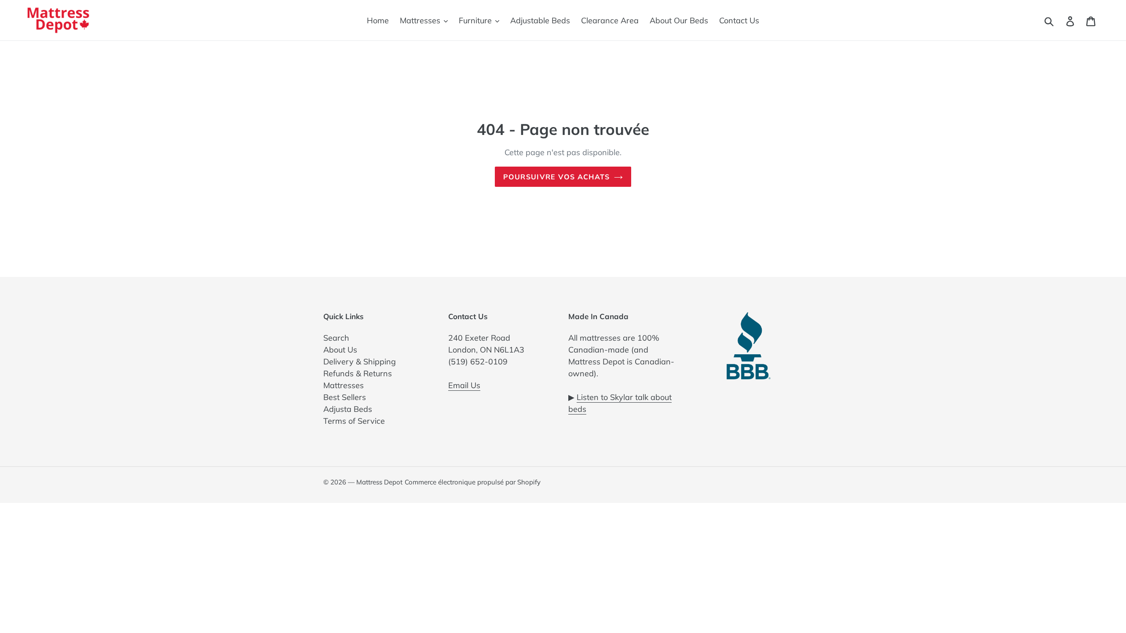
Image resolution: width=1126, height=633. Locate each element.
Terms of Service (354, 421)
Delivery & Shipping (359, 362)
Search (336, 338)
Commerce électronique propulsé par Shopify (473, 482)
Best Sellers (344, 397)
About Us (340, 350)
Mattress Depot (379, 482)
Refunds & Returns (357, 373)
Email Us (464, 385)
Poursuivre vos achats (556, 176)
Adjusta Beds (347, 409)
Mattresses (343, 385)
